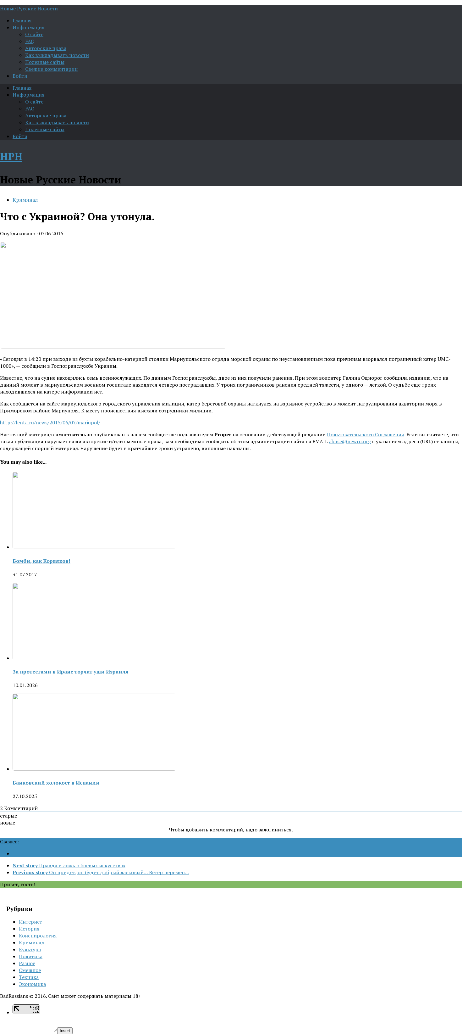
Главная (22, 20)
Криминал (25, 199)
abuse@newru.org (350, 441)
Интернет (30, 921)
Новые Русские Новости (29, 8)
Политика (30, 956)
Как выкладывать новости (57, 55)
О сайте (34, 34)
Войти (20, 75)
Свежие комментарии (51, 68)
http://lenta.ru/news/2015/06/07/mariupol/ (50, 422)
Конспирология (38, 935)
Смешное (30, 970)
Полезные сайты (44, 62)
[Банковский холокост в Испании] (94, 768)
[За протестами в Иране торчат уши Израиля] (94, 658)
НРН (11, 156)
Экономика (32, 984)
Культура (30, 949)
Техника (29, 977)
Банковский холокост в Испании (56, 782)
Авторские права (45, 48)
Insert (65, 1030)
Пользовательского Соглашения (365, 434)
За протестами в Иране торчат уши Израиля (71, 671)
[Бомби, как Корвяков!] (94, 547)
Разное (27, 963)
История (29, 928)
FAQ (30, 41)
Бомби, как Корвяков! (41, 560)
